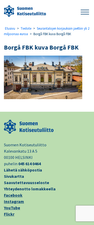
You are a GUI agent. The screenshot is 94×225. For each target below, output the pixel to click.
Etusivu (10, 28)
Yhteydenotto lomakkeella (30, 188)
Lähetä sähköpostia (23, 170)
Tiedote (26, 28)
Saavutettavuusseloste (26, 182)
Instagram (14, 201)
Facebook (13, 195)
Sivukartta (14, 176)
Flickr (9, 214)
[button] (85, 11)
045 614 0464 (29, 163)
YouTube (12, 207)
